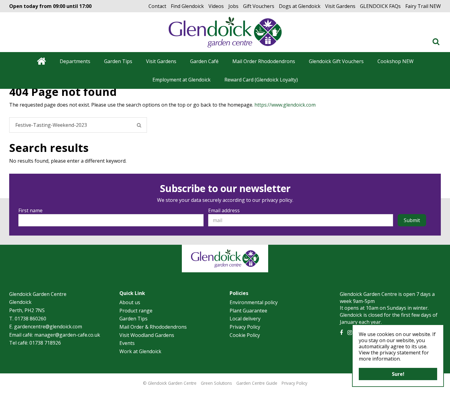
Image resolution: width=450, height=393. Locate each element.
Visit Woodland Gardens (146, 335)
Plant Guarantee (248, 310)
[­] (437, 41)
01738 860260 (30, 318)
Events (127, 343)
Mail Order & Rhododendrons (153, 326)
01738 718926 (45, 342)
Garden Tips (133, 318)
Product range (135, 310)
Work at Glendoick (140, 351)
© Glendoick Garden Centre (170, 383)
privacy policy (277, 200)
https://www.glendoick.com (285, 104)
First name (30, 210)
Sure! (398, 374)
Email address (224, 210)
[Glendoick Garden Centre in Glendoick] (225, 32)
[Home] (41, 61)
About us (129, 302)
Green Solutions (216, 383)
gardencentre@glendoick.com (48, 326)
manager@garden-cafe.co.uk (67, 334)
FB (341, 332)
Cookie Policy (245, 335)
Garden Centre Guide (256, 383)
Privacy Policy (245, 326)
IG (349, 332)
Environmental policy (254, 302)
